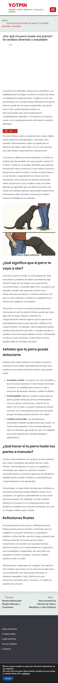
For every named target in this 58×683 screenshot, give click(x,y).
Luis (10, 44)
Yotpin (17, 5)
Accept (8, 678)
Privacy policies (9, 643)
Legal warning (9, 638)
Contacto (6, 648)
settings (26, 673)
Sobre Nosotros (9, 629)
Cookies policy (9, 633)
